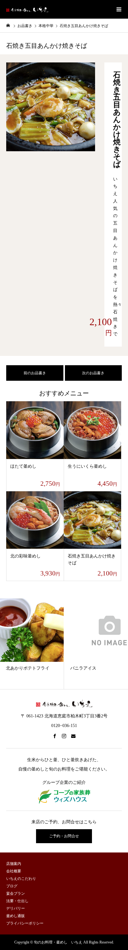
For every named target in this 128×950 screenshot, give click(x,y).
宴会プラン (15, 893)
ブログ (11, 886)
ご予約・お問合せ (64, 836)
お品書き (24, 26)
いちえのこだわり (21, 878)
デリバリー (15, 908)
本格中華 (46, 26)
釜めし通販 (15, 916)
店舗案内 (13, 863)
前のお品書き (35, 373)
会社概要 (13, 871)
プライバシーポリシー (24, 923)
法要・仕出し (17, 901)
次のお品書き (93, 373)
